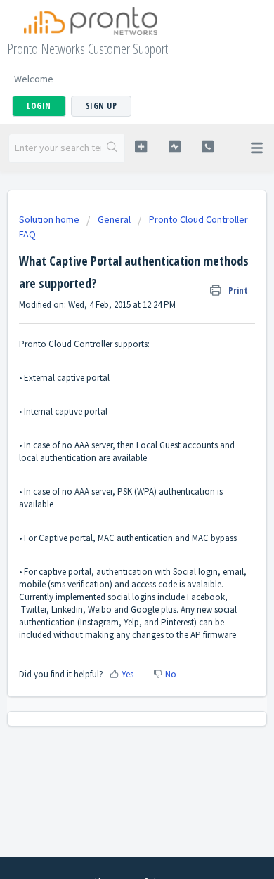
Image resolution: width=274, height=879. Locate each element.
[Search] (112, 148)
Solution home (50, 219)
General (114, 219)
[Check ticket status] (174, 146)
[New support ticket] (140, 146)
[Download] (111, 433)
